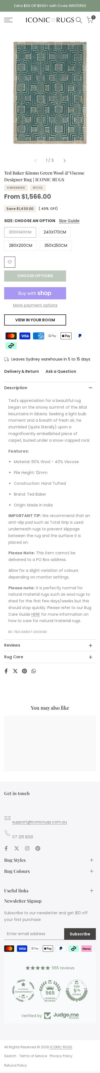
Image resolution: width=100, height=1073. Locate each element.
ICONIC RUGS (60, 1047)
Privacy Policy (61, 1056)
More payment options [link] (35, 305)
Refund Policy (15, 1065)
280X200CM (20, 245)
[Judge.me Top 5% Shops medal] (77, 991)
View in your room (35, 320)
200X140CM (20, 233)
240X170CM (55, 232)
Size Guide (69, 220)
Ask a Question (61, 371)
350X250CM (55, 245)
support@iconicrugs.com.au (39, 822)
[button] (9, 262)
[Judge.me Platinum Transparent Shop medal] (23, 991)
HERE (35, 614)
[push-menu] (8, 20)
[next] (64, 161)
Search (10, 1056)
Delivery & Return (21, 371)
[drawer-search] (79, 20)
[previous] (35, 161)
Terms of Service (33, 1056)
